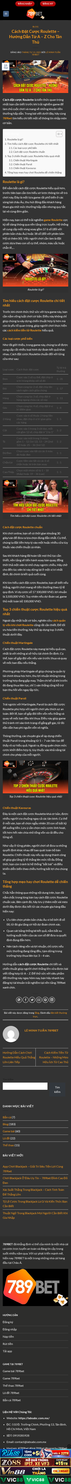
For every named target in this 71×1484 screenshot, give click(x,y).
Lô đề (6, 1138)
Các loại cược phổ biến (25, 148)
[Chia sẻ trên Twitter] (32, 1000)
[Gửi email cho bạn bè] (39, 1000)
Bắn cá (7, 1117)
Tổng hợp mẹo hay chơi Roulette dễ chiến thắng (34, 172)
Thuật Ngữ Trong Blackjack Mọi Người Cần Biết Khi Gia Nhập (35, 1215)
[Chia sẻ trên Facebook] (26, 1000)
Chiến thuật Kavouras (24, 168)
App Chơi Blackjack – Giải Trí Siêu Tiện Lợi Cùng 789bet (33, 1169)
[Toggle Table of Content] (57, 134)
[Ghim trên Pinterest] (45, 1000)
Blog (35, 26)
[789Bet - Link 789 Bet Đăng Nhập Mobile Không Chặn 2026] (35, 14)
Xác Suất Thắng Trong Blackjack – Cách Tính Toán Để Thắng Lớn (33, 1192)
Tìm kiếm (8, 1079)
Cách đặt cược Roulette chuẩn (29, 151)
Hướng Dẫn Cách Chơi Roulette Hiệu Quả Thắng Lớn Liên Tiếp (19, 1057)
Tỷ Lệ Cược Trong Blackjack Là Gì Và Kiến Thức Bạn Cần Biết (35, 1204)
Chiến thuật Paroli (22, 164)
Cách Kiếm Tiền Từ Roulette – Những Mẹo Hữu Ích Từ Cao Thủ (53, 1057)
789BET (8, 1244)
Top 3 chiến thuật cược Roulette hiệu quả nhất (33, 156)
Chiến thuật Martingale (25, 160)
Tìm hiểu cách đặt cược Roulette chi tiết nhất (32, 143)
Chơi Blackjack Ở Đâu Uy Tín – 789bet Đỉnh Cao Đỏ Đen (35, 1180)
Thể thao (8, 1145)
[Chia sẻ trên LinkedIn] (52, 1000)
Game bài (9, 1131)
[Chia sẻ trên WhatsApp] (19, 1000)
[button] (6, 14)
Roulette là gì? (15, 139)
